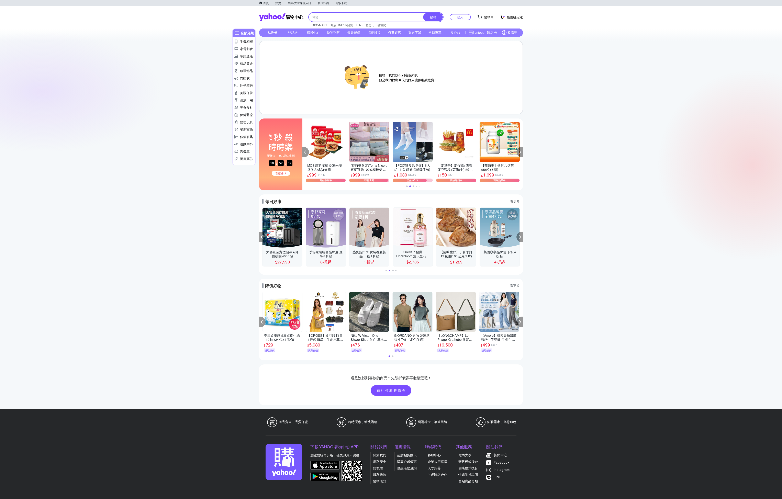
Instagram (502, 469)
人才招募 (434, 468)
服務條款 (379, 474)
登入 (460, 17)
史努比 (370, 25)
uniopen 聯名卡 (485, 32)
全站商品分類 (468, 481)
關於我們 (379, 455)
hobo (359, 25)
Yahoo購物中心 (281, 17)
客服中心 (434, 455)
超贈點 (512, 32)
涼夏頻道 (374, 32)
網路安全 (379, 461)
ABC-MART (319, 25)
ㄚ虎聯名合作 (437, 474)
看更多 (515, 201)
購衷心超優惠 (407, 461)
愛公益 (455, 32)
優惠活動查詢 (407, 468)
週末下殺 (414, 32)
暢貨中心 (313, 32)
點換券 (272, 32)
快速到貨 (333, 32)
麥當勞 (382, 25)
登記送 (293, 32)
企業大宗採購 (437, 461)
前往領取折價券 (391, 390)
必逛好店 (394, 32)
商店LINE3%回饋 (342, 25)
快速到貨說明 (468, 474)
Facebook (502, 462)
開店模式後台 (468, 468)
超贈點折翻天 (407, 455)
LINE (498, 477)
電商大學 (464, 455)
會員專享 (435, 32)
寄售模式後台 (468, 461)
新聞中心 (500, 455)
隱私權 (378, 468)
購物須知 (379, 481)
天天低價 (353, 32)
